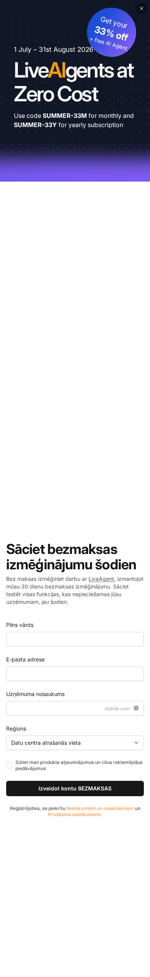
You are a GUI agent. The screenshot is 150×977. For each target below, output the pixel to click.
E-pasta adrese (25, 659)
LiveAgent (101, 578)
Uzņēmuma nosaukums (35, 694)
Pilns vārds (19, 625)
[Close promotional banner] (141, 8)
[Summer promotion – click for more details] (75, 91)
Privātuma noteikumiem (74, 814)
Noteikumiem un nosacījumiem (100, 808)
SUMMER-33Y (35, 125)
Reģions (16, 728)
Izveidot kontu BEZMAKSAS (75, 788)
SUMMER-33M (65, 115)
